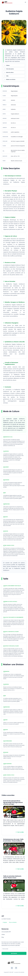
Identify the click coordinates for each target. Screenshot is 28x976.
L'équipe (5, 922)
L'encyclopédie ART (6, 931)
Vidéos (3, 934)
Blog (3, 937)
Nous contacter (13, 922)
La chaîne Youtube (6, 919)
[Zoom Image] (14, 32)
